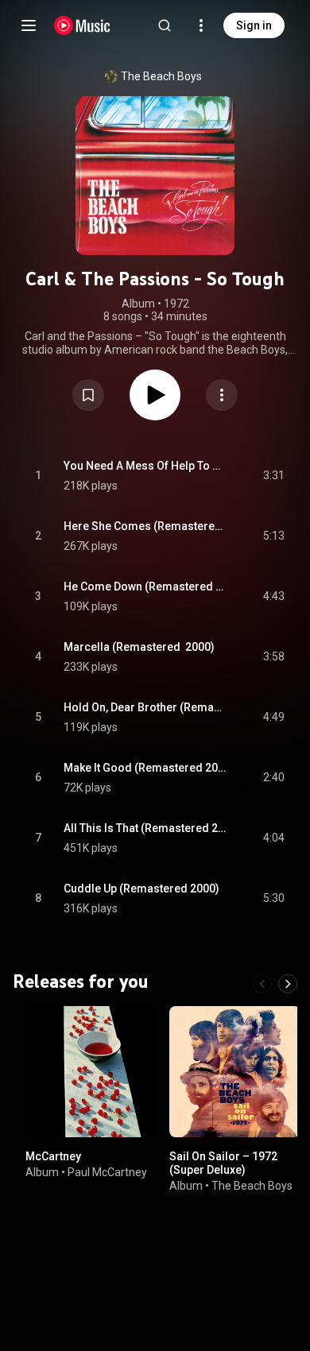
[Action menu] (222, 395)
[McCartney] (91, 1071)
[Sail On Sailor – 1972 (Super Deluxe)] (234, 1071)
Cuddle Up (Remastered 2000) (141, 888)
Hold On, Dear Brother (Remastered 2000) (145, 707)
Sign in (254, 25)
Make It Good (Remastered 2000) (145, 767)
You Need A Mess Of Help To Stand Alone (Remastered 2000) (145, 465)
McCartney (53, 1156)
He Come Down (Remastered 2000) (145, 586)
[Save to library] (88, 395)
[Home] (82, 25)
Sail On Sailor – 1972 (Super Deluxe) (223, 1163)
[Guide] (28, 25)
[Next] (288, 984)
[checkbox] (273, 476)
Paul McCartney (107, 1171)
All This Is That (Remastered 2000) (145, 828)
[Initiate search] (164, 25)
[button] (88, 395)
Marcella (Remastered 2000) (139, 647)
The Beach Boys (161, 76)
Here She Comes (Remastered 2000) (145, 526)
